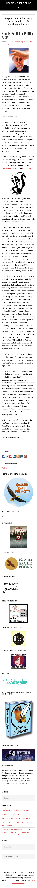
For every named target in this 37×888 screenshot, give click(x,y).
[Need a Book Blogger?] (18, 613)
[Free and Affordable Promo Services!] (18, 492)
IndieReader (27, 168)
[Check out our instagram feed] (25, 456)
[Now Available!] (18, 537)
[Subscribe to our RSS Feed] (18, 456)
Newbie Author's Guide (18, 3)
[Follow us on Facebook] (3, 456)
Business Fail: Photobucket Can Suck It (16, 819)
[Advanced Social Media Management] (18, 661)
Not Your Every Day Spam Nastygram (16, 810)
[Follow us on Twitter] (7, 456)
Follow (4, 468)
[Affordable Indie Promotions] (18, 638)
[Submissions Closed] (18, 564)
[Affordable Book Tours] (18, 755)
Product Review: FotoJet (11, 814)
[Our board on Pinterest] (10, 456)
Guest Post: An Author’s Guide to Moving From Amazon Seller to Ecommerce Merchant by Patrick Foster (17, 832)
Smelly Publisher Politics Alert (18, 35)
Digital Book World (10, 168)
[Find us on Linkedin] (14, 456)
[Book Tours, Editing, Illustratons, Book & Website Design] (18, 719)
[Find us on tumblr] (21, 456)
